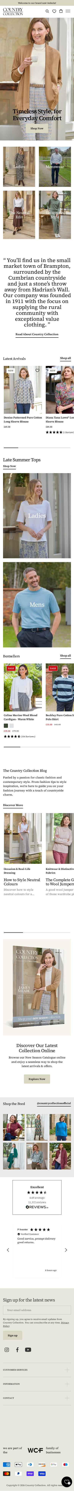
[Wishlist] (54, 11)
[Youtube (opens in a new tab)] (28, 1350)
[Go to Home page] (13, 11)
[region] (37, 1250)
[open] (67, 1370)
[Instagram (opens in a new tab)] (7, 1350)
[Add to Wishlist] (37, 370)
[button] (68, 11)
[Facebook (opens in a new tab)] (17, 1350)
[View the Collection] (19, 167)
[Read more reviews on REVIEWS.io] (37, 1207)
